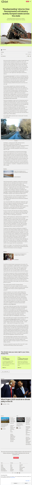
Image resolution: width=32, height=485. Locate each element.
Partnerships (12, 469)
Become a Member (22, 467)
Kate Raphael (16, 259)
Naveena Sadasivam (17, 176)
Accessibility (21, 470)
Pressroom (11, 470)
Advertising (21, 468)
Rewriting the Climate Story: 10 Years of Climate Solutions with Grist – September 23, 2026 (28, 430)
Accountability (3, 468)
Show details (27, 480)
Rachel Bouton (28, 434)
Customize (15, 483)
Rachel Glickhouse (28, 444)
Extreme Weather (3, 469)
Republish (21, 469)
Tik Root (11, 431)
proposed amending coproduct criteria (12, 319)
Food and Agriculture (4, 470)
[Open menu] (30, 1)
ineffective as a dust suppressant (10, 304)
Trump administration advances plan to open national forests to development (4, 425)
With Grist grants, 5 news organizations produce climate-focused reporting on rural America (28, 440)
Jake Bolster (4, 49)
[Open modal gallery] (16, 129)
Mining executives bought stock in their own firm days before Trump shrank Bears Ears (12, 437)
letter (5, 307)
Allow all (26, 483)
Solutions (2, 467)
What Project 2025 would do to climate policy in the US (15, 400)
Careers (11, 468)
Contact (11, 467)
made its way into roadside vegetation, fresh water (14, 190)
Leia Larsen (11, 441)
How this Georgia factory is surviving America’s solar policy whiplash (12, 419)
